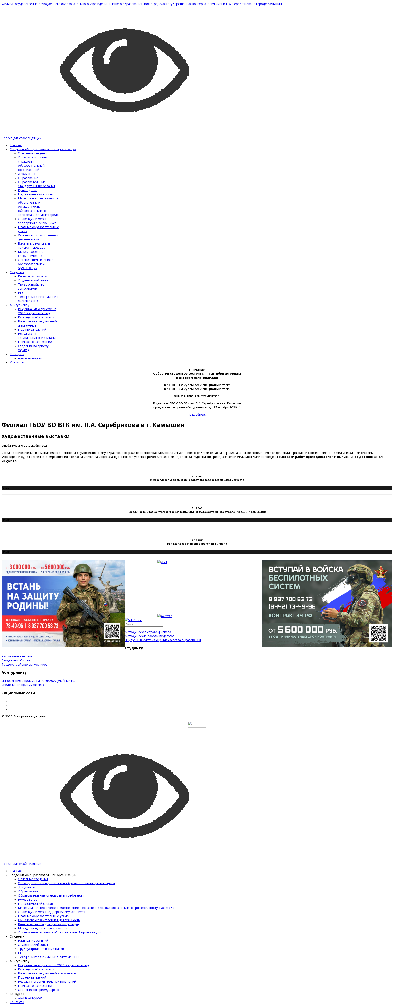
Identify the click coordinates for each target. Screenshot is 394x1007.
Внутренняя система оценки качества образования (163, 640)
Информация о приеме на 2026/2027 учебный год (39, 680)
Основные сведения (33, 153)
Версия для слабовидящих (21, 138)
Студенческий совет (33, 280)
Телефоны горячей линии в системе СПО (48, 957)
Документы (26, 174)
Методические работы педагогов (149, 636)
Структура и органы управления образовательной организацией (32, 163)
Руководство (27, 190)
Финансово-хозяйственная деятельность (38, 237)
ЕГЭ (20, 292)
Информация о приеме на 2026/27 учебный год (37, 311)
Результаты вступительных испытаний (37, 335)
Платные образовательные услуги (43, 916)
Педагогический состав (35, 194)
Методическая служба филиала (148, 632)
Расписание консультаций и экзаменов (47, 973)
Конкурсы (17, 354)
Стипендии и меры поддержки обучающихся (37, 221)
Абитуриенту (19, 305)
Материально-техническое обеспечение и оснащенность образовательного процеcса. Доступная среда (38, 206)
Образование (28, 178)
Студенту (17, 272)
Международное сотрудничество (30, 253)
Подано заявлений (32, 329)
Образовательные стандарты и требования (36, 184)
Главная (16, 145)
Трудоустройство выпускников (31, 286)
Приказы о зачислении (35, 342)
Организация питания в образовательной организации (35, 264)
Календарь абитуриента (36, 317)
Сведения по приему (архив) (23, 685)
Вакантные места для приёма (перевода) (34, 245)
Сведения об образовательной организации (43, 149)
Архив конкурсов (30, 358)
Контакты (17, 362)
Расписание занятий (33, 276)
